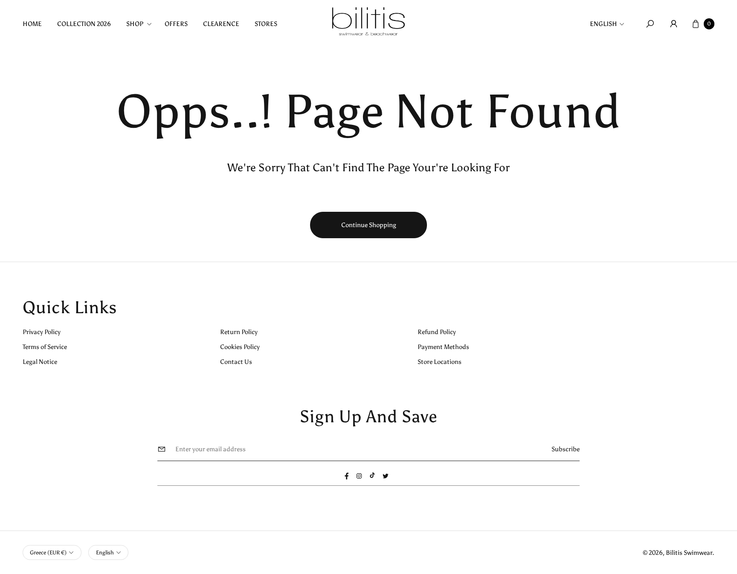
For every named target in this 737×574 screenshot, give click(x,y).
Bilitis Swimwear (689, 552)
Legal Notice (40, 362)
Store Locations (439, 362)
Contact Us (236, 362)
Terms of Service (45, 347)
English (603, 24)
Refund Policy (437, 332)
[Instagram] (359, 476)
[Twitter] (385, 476)
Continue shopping (368, 225)
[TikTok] (372, 475)
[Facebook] (347, 476)
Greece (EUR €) (48, 552)
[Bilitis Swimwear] (368, 21)
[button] (141, 24)
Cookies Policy (240, 347)
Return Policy (239, 332)
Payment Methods (443, 347)
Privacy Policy (42, 332)
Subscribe (565, 449)
